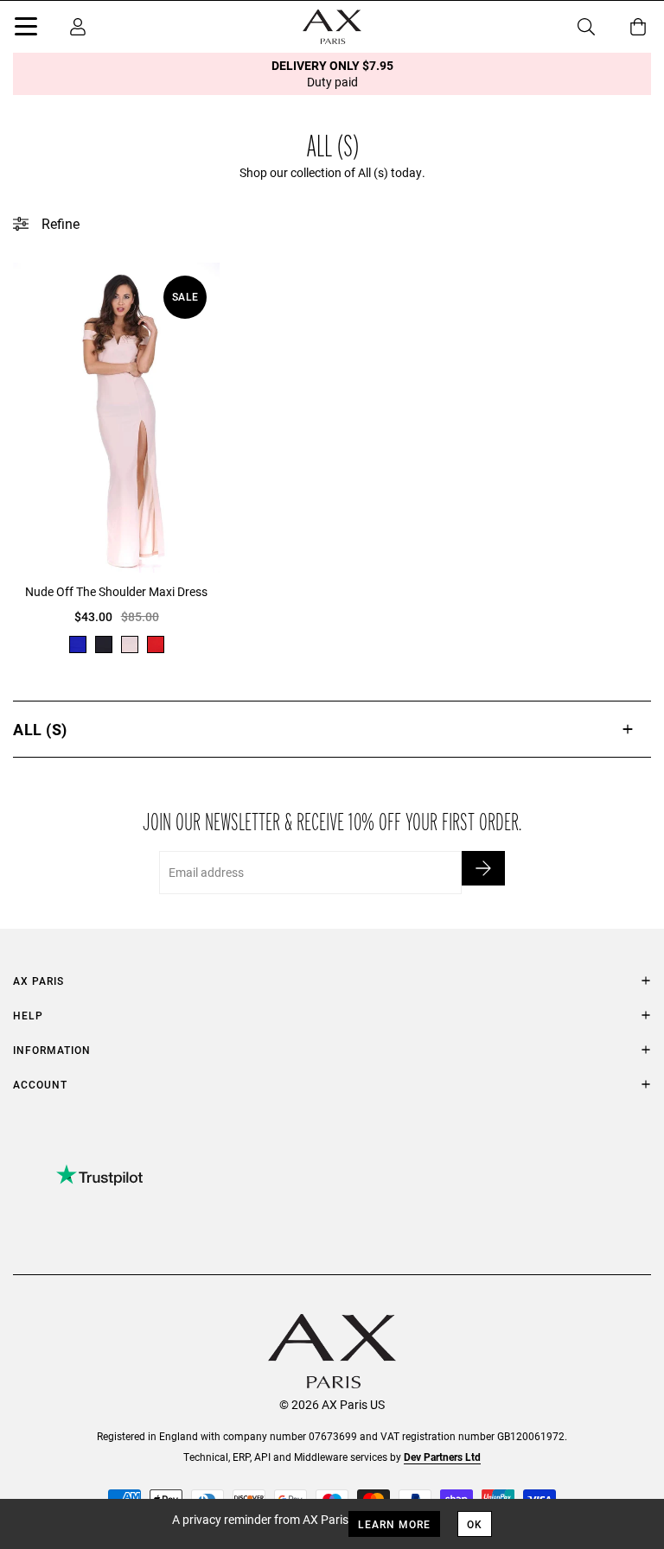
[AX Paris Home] (332, 27)
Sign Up (483, 868)
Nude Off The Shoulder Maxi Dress (116, 591)
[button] (332, 729)
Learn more (394, 1524)
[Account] (78, 27)
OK (474, 1524)
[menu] (26, 29)
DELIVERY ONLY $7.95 (332, 73)
